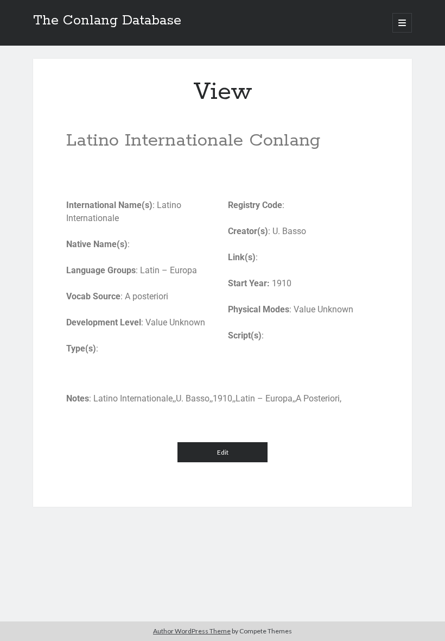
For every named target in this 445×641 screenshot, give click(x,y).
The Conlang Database (107, 20)
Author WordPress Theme (192, 631)
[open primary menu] (402, 23)
